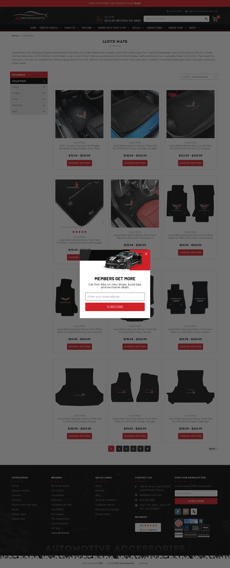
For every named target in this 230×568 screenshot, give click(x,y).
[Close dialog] (146, 254)
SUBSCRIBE (115, 307)
